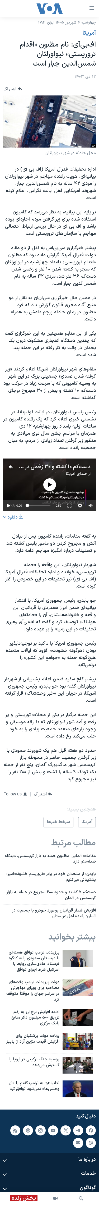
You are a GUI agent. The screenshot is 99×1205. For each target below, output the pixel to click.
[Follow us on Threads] (28, 1130)
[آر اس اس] (15, 1130)
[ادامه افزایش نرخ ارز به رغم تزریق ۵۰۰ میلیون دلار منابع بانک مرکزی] (78, 1017)
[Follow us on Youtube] (53, 1130)
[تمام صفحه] (69, 505)
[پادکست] (91, 1143)
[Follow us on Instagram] (40, 1130)
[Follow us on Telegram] (78, 1130)
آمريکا (89, 33)
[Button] (12, 88)
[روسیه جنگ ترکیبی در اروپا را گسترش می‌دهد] (78, 1065)
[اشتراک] (78, 1143)
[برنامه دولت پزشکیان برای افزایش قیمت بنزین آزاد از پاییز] (78, 1041)
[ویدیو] (55, 1198)
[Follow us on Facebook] (91, 1130)
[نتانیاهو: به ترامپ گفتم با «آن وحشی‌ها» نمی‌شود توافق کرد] (78, 1088)
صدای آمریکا (76, 474)
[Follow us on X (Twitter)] (65, 1130)
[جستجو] (81, 1198)
